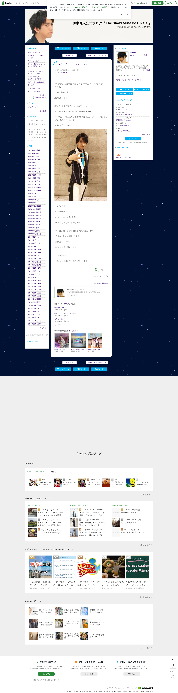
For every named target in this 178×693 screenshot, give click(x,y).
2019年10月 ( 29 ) (34, 243)
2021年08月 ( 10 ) (34, 175)
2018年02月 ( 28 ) (34, 305)
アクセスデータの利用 (113, 691)
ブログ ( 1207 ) (33, 107)
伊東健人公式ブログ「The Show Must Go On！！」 (112, 23)
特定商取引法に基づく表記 (134, 691)
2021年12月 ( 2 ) (33, 163)
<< (32, 121)
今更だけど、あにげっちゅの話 (65, 313)
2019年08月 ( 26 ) (34, 249)
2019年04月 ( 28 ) (34, 262)
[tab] (38, 472)
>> (42, 121)
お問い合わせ (86, 691)
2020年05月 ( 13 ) (34, 221)
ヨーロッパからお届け (120, 506)
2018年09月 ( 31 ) (34, 283)
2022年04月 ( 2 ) (34, 153)
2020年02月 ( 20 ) (34, 231)
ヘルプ (150, 691)
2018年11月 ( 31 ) (34, 277)
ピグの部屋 (143, 55)
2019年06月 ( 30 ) (34, 256)
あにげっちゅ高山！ (35, 91)
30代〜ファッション (78, 506)
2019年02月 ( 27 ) (34, 268)
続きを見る (146, 70)
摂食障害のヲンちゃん (124, 120)
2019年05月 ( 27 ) (34, 259)
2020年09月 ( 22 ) (34, 209)
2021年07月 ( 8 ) (34, 178)
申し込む (131, 674)
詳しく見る (89, 674)
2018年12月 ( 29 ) (34, 274)
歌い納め (31, 85)
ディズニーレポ (34, 506)
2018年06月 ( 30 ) (34, 293)
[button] (173, 676)
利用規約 (98, 691)
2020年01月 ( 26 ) (34, 234)
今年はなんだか (59, 319)
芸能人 (53, 472)
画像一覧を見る (40, 97)
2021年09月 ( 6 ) (34, 172)
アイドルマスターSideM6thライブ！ (34, 78)
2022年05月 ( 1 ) (34, 150)
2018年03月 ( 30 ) (34, 302)
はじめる (46, 674)
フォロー (73, 295)
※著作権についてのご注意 (123, 157)
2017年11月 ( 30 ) (34, 314)
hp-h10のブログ (122, 109)
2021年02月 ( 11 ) (34, 194)
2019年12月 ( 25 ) (34, 237)
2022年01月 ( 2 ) (34, 159)
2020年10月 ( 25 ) (34, 206)
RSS (120, 155)
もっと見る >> (59, 325)
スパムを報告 (73, 691)
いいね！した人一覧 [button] (101, 276)
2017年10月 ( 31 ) (34, 318)
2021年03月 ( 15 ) (34, 190)
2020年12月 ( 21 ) (34, 200)
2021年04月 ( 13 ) (34, 187)
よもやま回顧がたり (123, 131)
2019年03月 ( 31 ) (34, 265)
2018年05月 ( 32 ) (34, 296)
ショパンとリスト (34, 88)
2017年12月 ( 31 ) (34, 311)
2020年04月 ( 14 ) (34, 225)
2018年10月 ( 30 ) (34, 280)
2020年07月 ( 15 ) (34, 215)
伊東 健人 (133, 52)
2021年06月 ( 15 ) (34, 181)
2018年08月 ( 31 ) (34, 287)
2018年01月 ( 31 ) (34, 308)
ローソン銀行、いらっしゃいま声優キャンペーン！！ (36, 66)
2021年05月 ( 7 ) (34, 184)
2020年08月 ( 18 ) (34, 212)
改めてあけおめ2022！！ (37, 82)
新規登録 (157, 3)
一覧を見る (146, 135)
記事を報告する (102, 283)
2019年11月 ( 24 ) (34, 240)
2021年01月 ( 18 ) (34, 197)
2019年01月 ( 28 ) (34, 271)
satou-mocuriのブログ (124, 115)
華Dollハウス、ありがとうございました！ (36, 72)
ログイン (170, 3)
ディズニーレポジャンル (38, 472)
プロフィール (134, 55)
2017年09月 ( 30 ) (34, 321)
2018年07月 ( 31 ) (34, 290)
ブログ (63, 73)
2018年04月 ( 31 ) (34, 299)
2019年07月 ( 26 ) (34, 252)
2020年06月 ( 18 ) (34, 218)
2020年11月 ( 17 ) (34, 203)
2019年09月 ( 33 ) (34, 246)
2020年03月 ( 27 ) (34, 228)
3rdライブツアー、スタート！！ (72, 64)
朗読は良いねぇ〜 (60, 308)
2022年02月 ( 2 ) (34, 156)
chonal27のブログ (122, 125)
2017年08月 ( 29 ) (34, 324)
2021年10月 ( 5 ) (34, 169)
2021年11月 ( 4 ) (33, 166)
